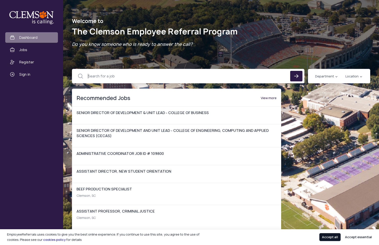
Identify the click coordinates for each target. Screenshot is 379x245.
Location (352, 76)
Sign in (24, 74)
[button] (64, 122)
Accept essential (358, 237)
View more (269, 98)
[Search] (296, 76)
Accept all (330, 237)
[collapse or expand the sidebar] (63, 6)
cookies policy (54, 240)
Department (324, 76)
